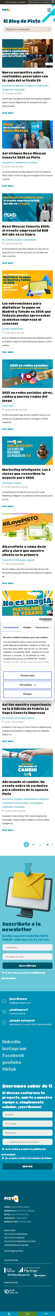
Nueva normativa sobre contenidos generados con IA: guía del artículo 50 (25, 76)
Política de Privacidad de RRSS (20, 1241)
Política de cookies (14, 1237)
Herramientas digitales (13, 85)
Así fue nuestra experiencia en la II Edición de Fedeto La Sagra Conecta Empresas (26, 708)
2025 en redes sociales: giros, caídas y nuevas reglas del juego (27, 396)
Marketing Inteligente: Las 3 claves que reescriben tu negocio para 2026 (26, 473)
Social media (8, 406)
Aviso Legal (10, 1230)
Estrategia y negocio (12, 483)
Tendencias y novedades (13, 89)
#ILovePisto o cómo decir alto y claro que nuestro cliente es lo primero (24, 550)
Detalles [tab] (27, 627)
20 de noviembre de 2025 (16, 487)
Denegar (27, 694)
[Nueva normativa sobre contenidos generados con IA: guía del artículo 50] (27, 53)
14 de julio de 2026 (13, 93)
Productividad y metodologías (28, 803)
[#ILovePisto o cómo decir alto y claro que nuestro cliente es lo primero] (27, 528)
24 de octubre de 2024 (15, 811)
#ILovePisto (8, 162)
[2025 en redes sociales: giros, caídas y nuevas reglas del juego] (27, 373)
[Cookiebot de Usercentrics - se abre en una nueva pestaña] (39, 619)
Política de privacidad (15, 1234)
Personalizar (26, 684)
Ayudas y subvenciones (25, 239)
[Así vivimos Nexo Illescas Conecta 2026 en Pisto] (27, 134)
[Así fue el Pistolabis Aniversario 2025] (27, 605)
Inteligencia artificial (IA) (36, 85)
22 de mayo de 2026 (14, 166)
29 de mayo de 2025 (14, 722)
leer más (7, 113)
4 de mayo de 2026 (13, 243)
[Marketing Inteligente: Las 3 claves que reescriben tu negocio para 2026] (27, 450)
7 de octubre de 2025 (14, 564)
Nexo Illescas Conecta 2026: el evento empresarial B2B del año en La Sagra (26, 230)
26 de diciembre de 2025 (16, 410)
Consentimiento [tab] (11, 627)
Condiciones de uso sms (16, 1245)
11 (48, 844)
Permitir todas (28, 675)
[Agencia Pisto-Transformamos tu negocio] (7, 9)
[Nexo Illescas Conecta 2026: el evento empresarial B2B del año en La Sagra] (27, 207)
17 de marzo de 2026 (14, 332)
